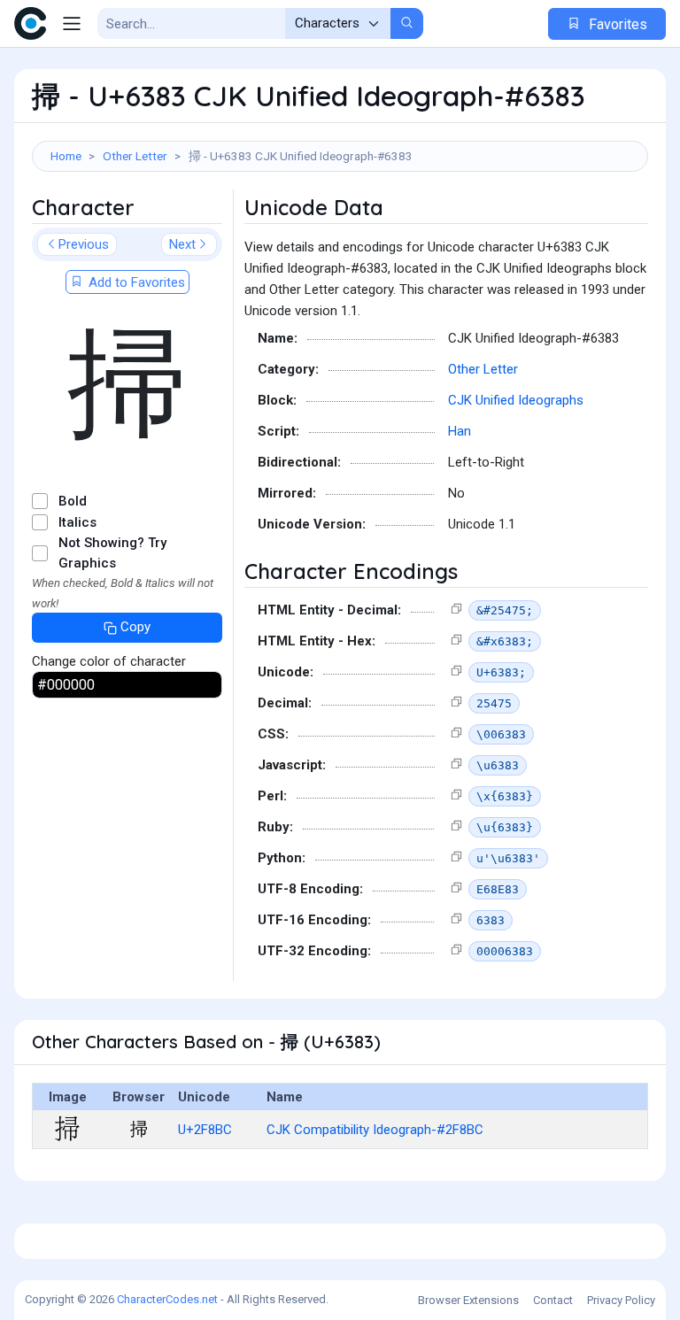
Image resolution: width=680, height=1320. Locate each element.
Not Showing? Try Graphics (112, 553)
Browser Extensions (468, 1300)
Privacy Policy (621, 1300)
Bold (72, 501)
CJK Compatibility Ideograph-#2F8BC (375, 1130)
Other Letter (135, 156)
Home (65, 156)
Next (182, 244)
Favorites (616, 24)
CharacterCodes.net (167, 1299)
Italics (77, 522)
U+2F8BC (205, 1130)
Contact (553, 1300)
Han (459, 431)
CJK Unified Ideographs (515, 400)
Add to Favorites (135, 282)
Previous (83, 244)
